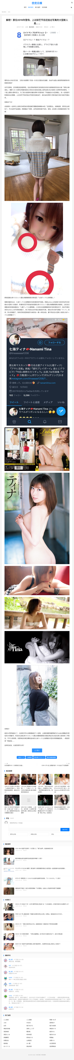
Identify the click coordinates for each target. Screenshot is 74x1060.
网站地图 (43, 1055)
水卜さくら (7, 1046)
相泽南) (6, 1043)
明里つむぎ (53, 1019)
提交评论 (65, 829)
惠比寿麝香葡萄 (51, 757)
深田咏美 (6, 1031)
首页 (25, 7)
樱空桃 (28, 1031)
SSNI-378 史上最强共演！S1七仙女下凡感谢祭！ (55, 765)
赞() (52, 27)
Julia (5, 1022)
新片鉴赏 (37, 7)
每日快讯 (30, 7)
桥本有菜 (29, 1034)
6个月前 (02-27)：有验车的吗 (16, 966)
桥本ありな (30, 1037)
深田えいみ (7, 1034)
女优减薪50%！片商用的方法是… (14, 765)
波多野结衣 (53, 1046)
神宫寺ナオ (53, 1028)
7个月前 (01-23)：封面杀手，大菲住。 (16, 990)
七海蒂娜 (29, 757)
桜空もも (52, 1031)
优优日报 (37, 3)
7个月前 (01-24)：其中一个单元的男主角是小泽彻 (17, 978)
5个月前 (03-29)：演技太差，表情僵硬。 (17, 960)
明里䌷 (51, 1037)
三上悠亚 (6, 1019)
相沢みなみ (53, 1034)
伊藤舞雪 (6, 1037)
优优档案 (44, 7)
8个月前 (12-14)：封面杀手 (16, 1008)
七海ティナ (21, 757)
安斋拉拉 (6, 1040)
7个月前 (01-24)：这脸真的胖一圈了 (16, 984)
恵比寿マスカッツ (39, 757)
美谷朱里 (29, 1046)
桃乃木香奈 (53, 1025)
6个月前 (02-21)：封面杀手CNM (16, 972)
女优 (5, 1025)
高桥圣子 (52, 1022)
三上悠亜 (29, 1019)
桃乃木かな (30, 1025)
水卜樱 (28, 1043)
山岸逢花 (29, 1040)
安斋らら (52, 1040)
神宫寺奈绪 (7, 1028)
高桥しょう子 (30, 1028)
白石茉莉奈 (53, 1043)
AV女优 (29, 1022)
